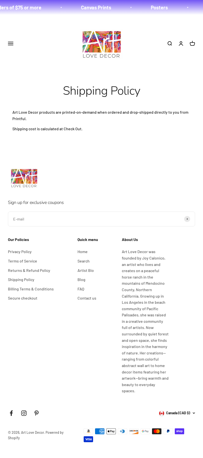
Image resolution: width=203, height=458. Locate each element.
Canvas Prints (92, 7)
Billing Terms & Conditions (31, 288)
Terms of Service (22, 261)
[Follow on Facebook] (11, 413)
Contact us (86, 298)
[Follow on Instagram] (24, 413)
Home (82, 251)
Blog (81, 279)
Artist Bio (85, 270)
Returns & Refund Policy (29, 270)
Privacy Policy (20, 251)
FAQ (80, 288)
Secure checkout (22, 298)
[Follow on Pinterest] (36, 413)
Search (83, 261)
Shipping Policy (21, 279)
